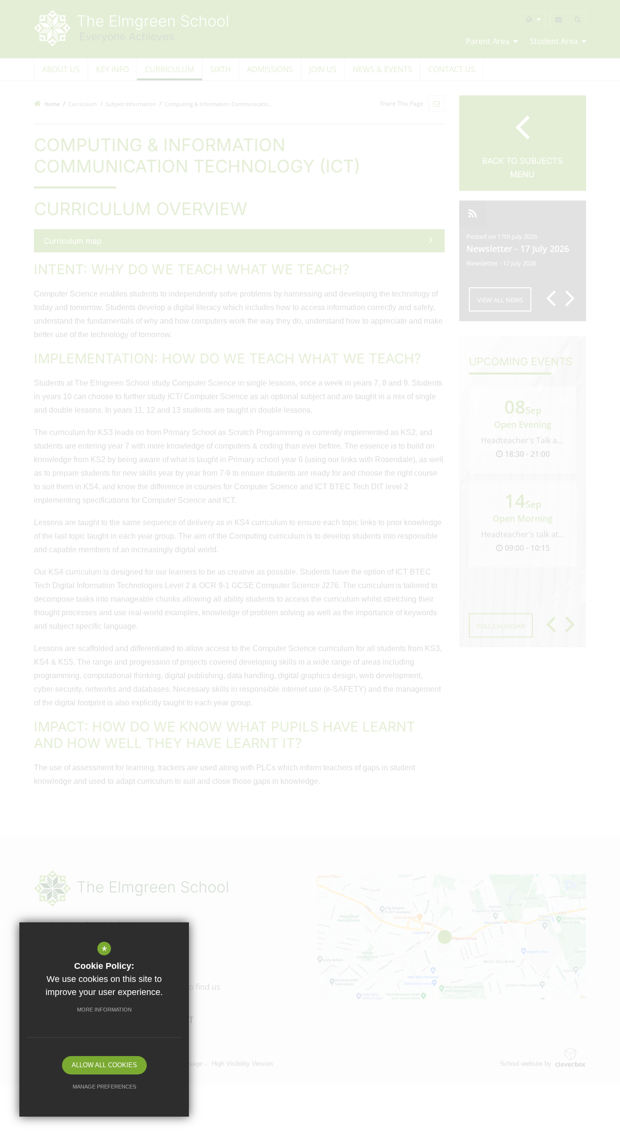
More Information (104, 1009)
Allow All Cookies (104, 1065)
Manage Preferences (104, 1086)
